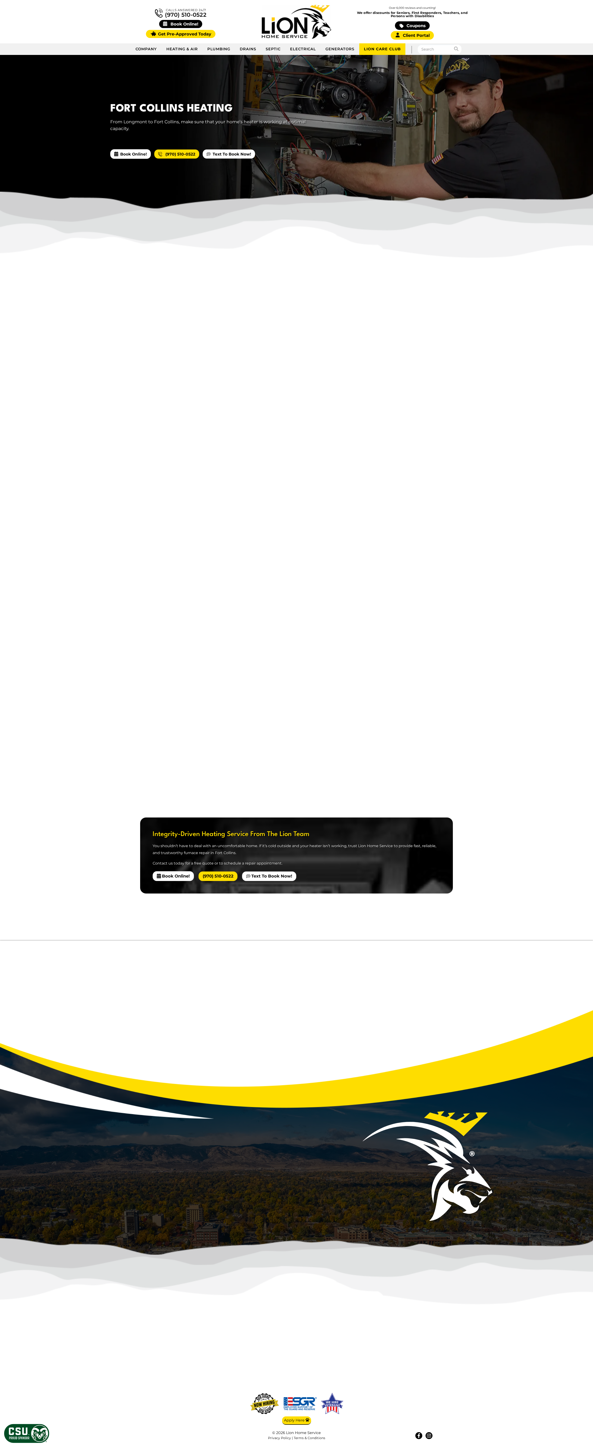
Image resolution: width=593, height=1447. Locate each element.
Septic (273, 49)
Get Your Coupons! (423, 1391)
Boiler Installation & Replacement (404, 457)
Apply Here (295, 1420)
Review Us (423, 1378)
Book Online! (133, 154)
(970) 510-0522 (184, 14)
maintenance (182, 444)
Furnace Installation (389, 415)
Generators (339, 49)
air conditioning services (274, 704)
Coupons (415, 25)
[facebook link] (418, 1435)
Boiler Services (384, 436)
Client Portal (416, 35)
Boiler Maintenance (389, 467)
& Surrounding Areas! (316, 1203)
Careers (423, 1364)
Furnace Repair (385, 394)
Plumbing (218, 49)
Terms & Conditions (309, 1438)
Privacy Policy (279, 1438)
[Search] (457, 49)
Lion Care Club (382, 49)
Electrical (303, 49)
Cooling (378, 1357)
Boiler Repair (382, 446)
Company (146, 49)
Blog (423, 1357)
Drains (248, 49)
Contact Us (423, 1371)
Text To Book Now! (232, 154)
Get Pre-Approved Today (184, 34)
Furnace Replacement (392, 404)
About (423, 1350)
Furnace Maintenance (392, 425)
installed (220, 611)
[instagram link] (429, 1435)
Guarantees (423, 1385)
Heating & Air (182, 49)
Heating (377, 384)
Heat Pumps (382, 477)
